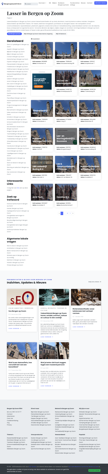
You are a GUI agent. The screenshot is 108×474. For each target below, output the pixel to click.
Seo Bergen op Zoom (17, 311)
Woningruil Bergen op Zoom (88, 438)
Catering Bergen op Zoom (63, 414)
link (18, 188)
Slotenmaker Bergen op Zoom (65, 453)
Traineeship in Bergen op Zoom (17, 139)
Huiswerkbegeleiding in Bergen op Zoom (17, 75)
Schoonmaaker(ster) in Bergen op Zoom (17, 123)
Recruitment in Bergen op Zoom (17, 110)
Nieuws (83, 3)
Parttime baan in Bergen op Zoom (16, 94)
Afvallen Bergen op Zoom (39, 423)
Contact (89, 3)
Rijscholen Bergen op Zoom (40, 412)
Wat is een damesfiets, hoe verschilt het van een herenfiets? (20, 364)
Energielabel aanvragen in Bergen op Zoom (15, 217)
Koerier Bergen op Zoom (15, 208)
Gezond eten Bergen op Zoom (41, 425)
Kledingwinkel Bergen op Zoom (41, 442)
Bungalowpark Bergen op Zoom (89, 429)
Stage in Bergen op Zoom (15, 131)
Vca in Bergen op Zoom (14, 151)
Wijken (54, 3)
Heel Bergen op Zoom (14, 33)
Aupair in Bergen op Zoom (15, 49)
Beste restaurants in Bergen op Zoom (17, 252)
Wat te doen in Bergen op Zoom (17, 246)
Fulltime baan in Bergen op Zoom (18, 69)
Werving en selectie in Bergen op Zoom (18, 168)
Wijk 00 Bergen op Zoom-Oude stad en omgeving (38, 33)
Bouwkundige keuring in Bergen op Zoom (17, 221)
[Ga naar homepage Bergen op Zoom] (11, 4)
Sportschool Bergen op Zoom (40, 449)
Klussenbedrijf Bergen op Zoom (17, 438)
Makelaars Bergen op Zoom (16, 449)
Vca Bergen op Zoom (38, 440)
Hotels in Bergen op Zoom (15, 262)
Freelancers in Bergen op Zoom (17, 67)
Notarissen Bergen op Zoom (16, 440)
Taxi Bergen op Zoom (38, 416)
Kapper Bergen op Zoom (39, 418)
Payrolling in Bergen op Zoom (16, 98)
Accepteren (94, 470)
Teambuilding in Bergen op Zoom (18, 134)
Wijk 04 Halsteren (61, 33)
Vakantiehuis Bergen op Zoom (89, 427)
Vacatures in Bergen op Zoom (17, 146)
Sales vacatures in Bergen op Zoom (16, 113)
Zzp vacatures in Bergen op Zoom (16, 173)
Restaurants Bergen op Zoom (65, 412)
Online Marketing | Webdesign (21, 308)
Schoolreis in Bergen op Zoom (17, 119)
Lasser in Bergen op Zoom (15, 79)
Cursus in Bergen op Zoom (15, 57)
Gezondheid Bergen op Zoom (40, 421)
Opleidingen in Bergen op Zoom (17, 86)
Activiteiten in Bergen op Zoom (17, 248)
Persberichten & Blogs (75, 4)
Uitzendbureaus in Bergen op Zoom (16, 142)
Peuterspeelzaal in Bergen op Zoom (16, 102)
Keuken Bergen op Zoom (39, 438)
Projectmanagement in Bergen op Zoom (17, 106)
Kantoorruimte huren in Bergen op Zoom (17, 205)
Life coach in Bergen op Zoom (16, 84)
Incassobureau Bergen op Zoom (89, 444)
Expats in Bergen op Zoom (15, 62)
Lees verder (14, 328)
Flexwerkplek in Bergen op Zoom (18, 64)
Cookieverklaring (12, 421)
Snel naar (42, 3)
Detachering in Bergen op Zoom (17, 59)
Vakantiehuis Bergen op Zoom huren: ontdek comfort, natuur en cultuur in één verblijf (54, 315)
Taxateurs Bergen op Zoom (16, 442)
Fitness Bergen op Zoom (15, 265)
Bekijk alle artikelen (94, 282)
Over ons (10, 418)
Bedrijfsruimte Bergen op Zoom (89, 447)
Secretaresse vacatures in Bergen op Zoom (15, 128)
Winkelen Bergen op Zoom (88, 412)
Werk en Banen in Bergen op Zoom (16, 164)
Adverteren (100, 3)
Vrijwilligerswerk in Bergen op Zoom (16, 154)
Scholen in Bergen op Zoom (16, 117)
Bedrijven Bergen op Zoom (63, 4)
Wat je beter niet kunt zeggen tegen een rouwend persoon (53, 363)
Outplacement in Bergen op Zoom (16, 90)
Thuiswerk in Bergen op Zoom (16, 136)
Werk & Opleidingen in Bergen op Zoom (18, 46)
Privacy (9, 425)
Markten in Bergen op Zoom (16, 260)
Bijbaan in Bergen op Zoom (16, 52)
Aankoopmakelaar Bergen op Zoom (17, 231)
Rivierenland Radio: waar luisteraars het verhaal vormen (83, 311)
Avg (8, 423)
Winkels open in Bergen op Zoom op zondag (18, 256)
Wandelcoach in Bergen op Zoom (16, 159)
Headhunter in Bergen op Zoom (17, 72)
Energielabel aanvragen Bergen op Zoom (17, 226)
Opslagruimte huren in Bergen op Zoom (18, 212)
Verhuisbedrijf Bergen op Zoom (65, 431)
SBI (50, 3)
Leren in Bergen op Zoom (15, 81)
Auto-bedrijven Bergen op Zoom (65, 438)
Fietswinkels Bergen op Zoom (40, 414)
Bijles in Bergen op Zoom (15, 54)
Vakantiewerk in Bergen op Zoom (18, 148)
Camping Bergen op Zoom (88, 423)
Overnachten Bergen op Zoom (89, 425)
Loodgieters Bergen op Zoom (64, 425)
